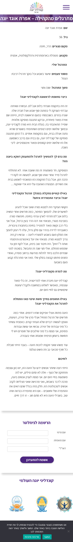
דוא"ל (62, 448)
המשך (47, 537)
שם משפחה (60, 440)
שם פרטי (61, 432)
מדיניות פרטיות (32, 537)
